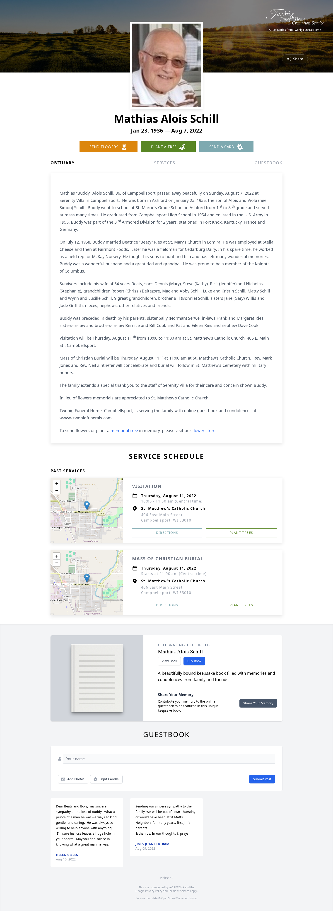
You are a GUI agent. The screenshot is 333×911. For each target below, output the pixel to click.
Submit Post (262, 779)
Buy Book (194, 661)
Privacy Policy (153, 891)
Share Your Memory (258, 703)
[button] (87, 505)
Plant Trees (241, 532)
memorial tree (124, 430)
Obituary (63, 162)
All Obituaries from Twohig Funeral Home (295, 30)
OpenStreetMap (171, 898)
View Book (169, 661)
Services (164, 162)
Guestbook (268, 162)
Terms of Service (178, 891)
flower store (203, 430)
